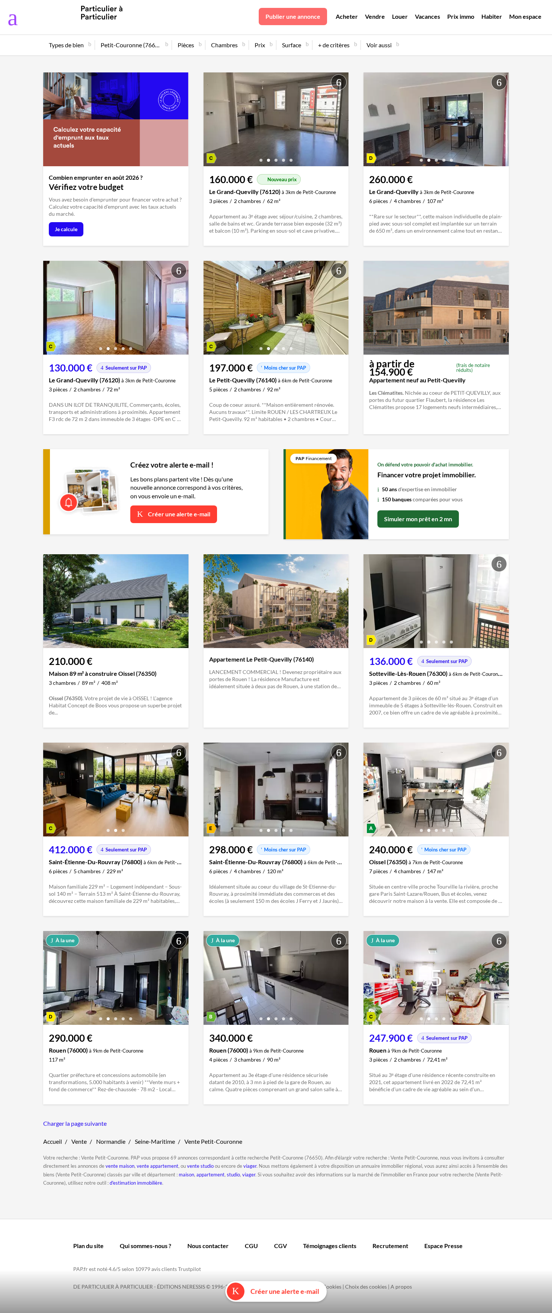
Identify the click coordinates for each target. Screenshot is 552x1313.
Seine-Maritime (155, 1141)
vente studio (200, 1166)
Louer (400, 16)
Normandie (110, 1141)
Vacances (427, 16)
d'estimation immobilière (136, 1183)
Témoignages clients (329, 1245)
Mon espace (525, 16)
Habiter (491, 16)
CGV (280, 1245)
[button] (261, 157)
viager (249, 1166)
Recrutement (390, 1245)
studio (233, 1175)
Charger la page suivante (75, 1123)
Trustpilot (189, 1269)
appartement (210, 1175)
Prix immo (460, 16)
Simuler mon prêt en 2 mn (418, 518)
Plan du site (88, 1245)
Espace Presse (443, 1245)
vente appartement (157, 1166)
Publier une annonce (292, 16)
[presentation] (211, 121)
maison (186, 1175)
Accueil (52, 1141)
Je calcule (66, 229)
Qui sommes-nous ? (145, 1245)
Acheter (347, 16)
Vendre (375, 16)
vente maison (120, 1166)
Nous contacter (208, 1245)
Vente (79, 1141)
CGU (251, 1245)
